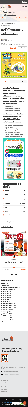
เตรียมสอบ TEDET (6, 322)
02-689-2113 (7, 367)
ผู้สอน (5, 39)
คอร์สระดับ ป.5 (5, 297)
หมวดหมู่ (3, 43)
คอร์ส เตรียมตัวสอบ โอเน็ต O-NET (10, 287)
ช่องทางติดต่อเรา (5, 387)
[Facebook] (7, 222)
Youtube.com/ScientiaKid (12, 374)
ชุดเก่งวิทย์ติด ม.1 (5, 314)
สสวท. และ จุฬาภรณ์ (6, 318)
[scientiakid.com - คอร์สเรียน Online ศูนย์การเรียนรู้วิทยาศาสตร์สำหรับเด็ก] (6, 6)
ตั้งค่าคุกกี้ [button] (8, 404)
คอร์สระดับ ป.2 (5, 291)
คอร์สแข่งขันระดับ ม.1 (6, 310)
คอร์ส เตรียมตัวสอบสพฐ (7, 289)
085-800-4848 (16, 367)
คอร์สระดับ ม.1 (5, 301)
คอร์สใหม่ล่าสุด (5, 312)
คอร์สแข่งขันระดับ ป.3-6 (7, 45)
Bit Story (4, 283)
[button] (11, 274)
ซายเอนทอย (4, 391)
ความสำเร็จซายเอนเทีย (6, 383)
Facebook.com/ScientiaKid (11, 371)
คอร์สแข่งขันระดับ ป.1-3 (7, 303)
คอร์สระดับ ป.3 (5, 293)
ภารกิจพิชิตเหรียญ (5, 316)
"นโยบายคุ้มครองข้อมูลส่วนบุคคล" (11, 402)
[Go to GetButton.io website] (25, 405)
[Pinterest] (13, 222)
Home (2, 23)
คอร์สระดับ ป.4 (5, 295)
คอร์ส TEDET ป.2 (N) (14, 262)
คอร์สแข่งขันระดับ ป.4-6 (7, 25)
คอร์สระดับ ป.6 (5, 299)
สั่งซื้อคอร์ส (22, 48)
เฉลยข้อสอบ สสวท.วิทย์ (7, 320)
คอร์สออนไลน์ (9, 23)
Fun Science (4, 285)
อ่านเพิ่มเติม (14, 243)
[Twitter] (10, 222)
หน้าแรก (3, 378)
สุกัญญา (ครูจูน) (14, 259)
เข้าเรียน (24, 2)
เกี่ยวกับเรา (4, 389)
